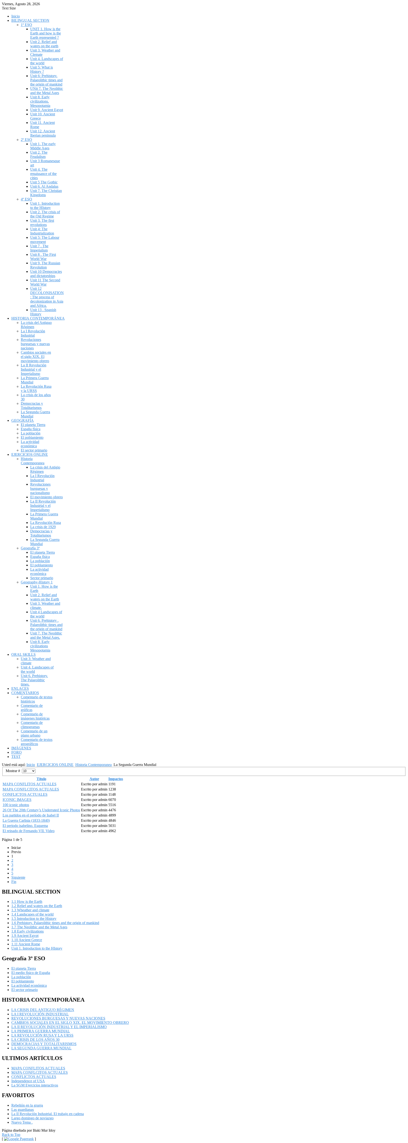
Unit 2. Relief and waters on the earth (44, 44)
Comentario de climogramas (32, 725)
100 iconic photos (16, 805)
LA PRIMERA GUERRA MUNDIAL (40, 1031)
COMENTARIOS (25, 693)
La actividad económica (30, 444)
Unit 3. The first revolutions (42, 222)
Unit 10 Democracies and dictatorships (46, 273)
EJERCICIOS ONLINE (29, 454)
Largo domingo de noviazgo (32, 1118)
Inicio (15, 16)
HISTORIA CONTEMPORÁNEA (38, 318)
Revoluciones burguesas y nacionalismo (40, 488)
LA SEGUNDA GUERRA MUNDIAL (41, 1048)
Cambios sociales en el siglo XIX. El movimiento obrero (36, 356)
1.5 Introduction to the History (33, 919)
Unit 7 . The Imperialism (39, 248)
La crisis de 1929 (43, 527)
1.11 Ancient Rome (25, 944)
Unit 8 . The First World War (43, 256)
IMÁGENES (21, 748)
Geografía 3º (30, 548)
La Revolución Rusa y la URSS (36, 388)
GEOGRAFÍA (22, 420)
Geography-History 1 (37, 582)
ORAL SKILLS (23, 654)
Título (41, 779)
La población (30, 433)
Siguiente (18, 877)
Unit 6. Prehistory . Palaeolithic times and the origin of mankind (46, 624)
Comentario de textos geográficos (36, 742)
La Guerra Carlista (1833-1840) (26, 820)
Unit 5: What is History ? (41, 69)
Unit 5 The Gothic (44, 182)
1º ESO (26, 25)
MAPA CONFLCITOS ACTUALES (31, 789)
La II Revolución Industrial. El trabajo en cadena (47, 1114)
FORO (16, 752)
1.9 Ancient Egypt (24, 936)
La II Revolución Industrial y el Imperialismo (33, 369)
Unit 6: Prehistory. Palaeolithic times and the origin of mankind (46, 80)
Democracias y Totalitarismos (32, 405)
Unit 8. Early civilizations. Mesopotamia (40, 101)
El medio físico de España (30, 973)
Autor (94, 779)
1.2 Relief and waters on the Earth (36, 906)
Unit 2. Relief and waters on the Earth (44, 597)
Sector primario (41, 578)
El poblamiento (32, 437)
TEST (16, 757)
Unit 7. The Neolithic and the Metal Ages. (46, 635)
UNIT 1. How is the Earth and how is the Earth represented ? (45, 33)
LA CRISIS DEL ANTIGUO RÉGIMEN (42, 1010)
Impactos (115, 779)
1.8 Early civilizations (27, 931)
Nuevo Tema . (22, 1122)
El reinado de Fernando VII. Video (29, 831)
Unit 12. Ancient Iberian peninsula (43, 133)
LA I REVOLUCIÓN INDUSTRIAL (40, 1014)
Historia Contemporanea (32, 461)
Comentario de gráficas (32, 708)
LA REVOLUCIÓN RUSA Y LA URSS (42, 1035)
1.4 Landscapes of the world (32, 914)
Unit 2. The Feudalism (38, 154)
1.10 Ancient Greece (26, 940)
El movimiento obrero (46, 497)
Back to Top (11, 1135)
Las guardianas (22, 1110)
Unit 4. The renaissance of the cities (43, 173)
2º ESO (26, 140)
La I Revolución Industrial (33, 333)
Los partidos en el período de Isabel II (31, 815)
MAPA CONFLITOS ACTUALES (29, 784)
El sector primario (34, 450)
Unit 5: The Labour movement (44, 239)
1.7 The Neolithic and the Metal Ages (39, 927)
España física (30, 429)
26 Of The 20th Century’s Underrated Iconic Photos (41, 810)
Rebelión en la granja (27, 1105)
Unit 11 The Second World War (45, 282)
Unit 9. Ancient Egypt (46, 110)
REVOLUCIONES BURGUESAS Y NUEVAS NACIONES (58, 1018)
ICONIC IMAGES (17, 800)
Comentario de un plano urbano (34, 733)
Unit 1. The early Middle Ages (43, 146)
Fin (13, 882)
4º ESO (26, 199)
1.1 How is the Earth (26, 902)
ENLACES (20, 689)
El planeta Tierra (33, 425)
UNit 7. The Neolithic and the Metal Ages (46, 91)
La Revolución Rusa (45, 523)
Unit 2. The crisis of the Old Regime (45, 214)
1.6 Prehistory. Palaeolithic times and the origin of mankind (55, 923)
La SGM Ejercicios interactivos (34, 1085)
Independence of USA (28, 1081)
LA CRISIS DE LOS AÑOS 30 (35, 1040)
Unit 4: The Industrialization (42, 231)
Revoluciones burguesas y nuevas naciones (35, 344)
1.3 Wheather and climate (30, 910)
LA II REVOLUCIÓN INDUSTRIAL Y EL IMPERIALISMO (59, 1027)
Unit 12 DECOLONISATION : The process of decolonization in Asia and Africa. (47, 297)
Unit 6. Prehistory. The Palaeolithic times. (34, 680)
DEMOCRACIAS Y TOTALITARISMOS (43, 1044)
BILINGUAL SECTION (30, 20)
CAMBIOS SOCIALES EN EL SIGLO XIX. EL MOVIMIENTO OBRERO (70, 1023)
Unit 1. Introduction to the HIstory (45, 205)
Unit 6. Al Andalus (44, 186)
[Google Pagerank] (19, 1139)
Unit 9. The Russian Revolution (45, 265)
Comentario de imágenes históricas (35, 716)
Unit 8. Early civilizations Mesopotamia (40, 646)
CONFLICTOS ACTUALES (25, 794)
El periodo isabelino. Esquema (25, 826)
